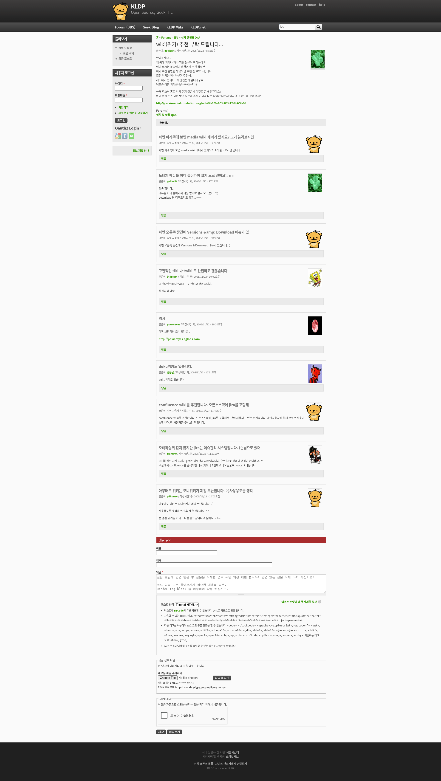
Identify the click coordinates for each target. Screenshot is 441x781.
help (322, 4)
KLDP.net (198, 27)
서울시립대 (232, 752)
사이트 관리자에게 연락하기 (231, 764)
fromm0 (172, 453)
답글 (163, 159)
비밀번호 (121, 95)
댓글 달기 (164, 123)
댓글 (159, 572)
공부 (176, 37)
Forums (166, 37)
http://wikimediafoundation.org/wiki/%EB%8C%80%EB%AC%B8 (201, 103)
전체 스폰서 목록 (203, 764)
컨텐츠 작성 (125, 48)
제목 (158, 560)
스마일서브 (232, 756)
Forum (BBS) (125, 27)
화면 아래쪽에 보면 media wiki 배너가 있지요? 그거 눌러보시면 (206, 136)
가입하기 (124, 107)
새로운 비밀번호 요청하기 (133, 113)
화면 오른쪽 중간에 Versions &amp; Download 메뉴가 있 (204, 231)
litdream (172, 276)
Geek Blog (151, 27)
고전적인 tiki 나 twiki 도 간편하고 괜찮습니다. (194, 270)
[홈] (121, 11)
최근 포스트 (125, 58)
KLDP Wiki (175, 27)
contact (311, 4)
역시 (162, 318)
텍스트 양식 (168, 604)
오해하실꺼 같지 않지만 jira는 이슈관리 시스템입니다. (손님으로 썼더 (209, 447)
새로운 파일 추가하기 (170, 673)
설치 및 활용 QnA (190, 37)
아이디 (120, 83)
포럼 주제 (128, 53)
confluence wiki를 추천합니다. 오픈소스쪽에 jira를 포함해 (204, 404)
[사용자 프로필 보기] (318, 67)
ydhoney (172, 496)
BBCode (179, 610)
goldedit (169, 50)
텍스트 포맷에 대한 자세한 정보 (299, 602)
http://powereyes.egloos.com (179, 339)
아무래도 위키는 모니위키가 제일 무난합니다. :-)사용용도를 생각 (206, 490)
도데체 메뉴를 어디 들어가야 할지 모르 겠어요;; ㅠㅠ (197, 175)
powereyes (173, 324)
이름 (158, 548)
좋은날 (170, 372)
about (299, 4)
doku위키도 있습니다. (175, 366)
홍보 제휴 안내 (141, 150)
